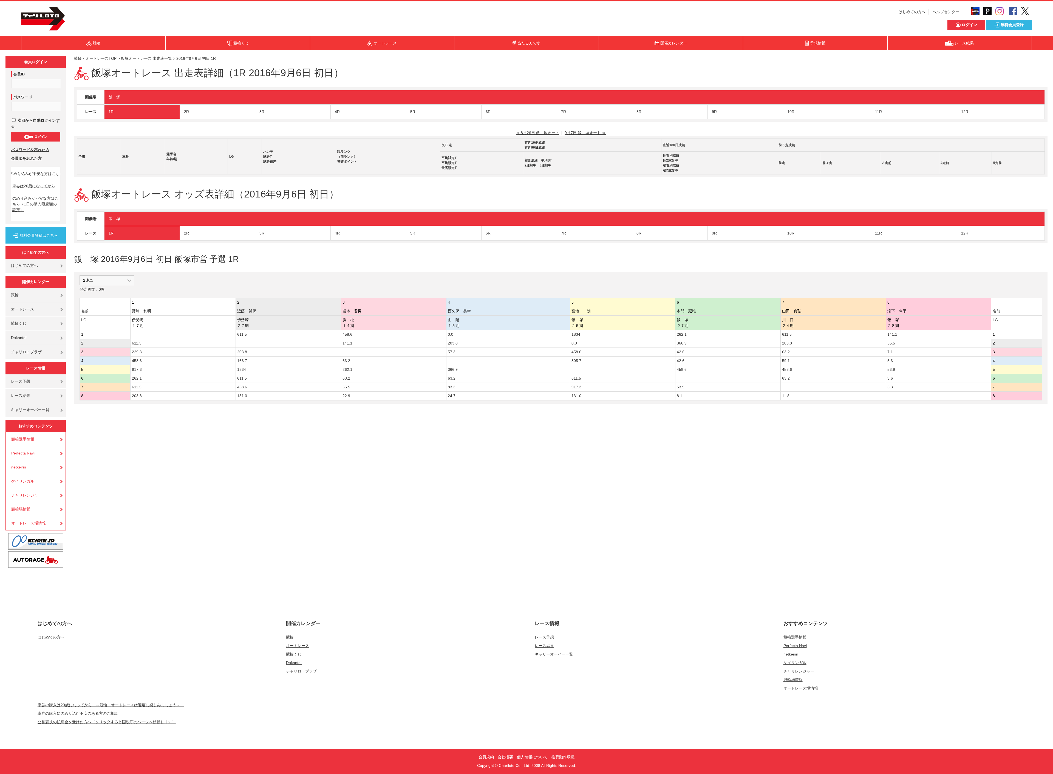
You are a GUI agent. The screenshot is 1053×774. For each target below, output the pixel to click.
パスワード (22, 97)
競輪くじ (18, 323)
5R (412, 111)
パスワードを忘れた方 (30, 150)
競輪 (15, 295)
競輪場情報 (20, 509)
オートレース (22, 309)
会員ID (19, 74)
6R (488, 111)
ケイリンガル (22, 481)
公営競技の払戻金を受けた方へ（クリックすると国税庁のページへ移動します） (107, 722)
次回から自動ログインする (35, 123)
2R (186, 111)
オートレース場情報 (28, 523)
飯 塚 (114, 97)
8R (638, 111)
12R (964, 111)
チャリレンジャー (26, 495)
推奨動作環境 (562, 757)
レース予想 (20, 381)
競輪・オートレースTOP (95, 58)
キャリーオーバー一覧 (30, 410)
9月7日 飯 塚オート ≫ (585, 133)
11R (878, 111)
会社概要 (505, 757)
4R (337, 111)
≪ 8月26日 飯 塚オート (537, 133)
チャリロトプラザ (26, 352)
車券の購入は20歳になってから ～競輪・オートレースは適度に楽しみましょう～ (111, 705)
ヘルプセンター (945, 12)
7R (563, 111)
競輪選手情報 (22, 439)
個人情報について (532, 757)
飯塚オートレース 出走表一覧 (146, 58)
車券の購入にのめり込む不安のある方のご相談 (78, 713)
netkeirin (18, 467)
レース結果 (20, 395)
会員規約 (486, 757)
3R (261, 111)
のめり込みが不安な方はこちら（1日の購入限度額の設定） (35, 204)
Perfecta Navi (23, 453)
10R (790, 111)
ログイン (40, 137)
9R (714, 111)
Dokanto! (19, 337)
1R (111, 111)
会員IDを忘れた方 (26, 158)
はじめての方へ (912, 12)
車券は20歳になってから (33, 186)
